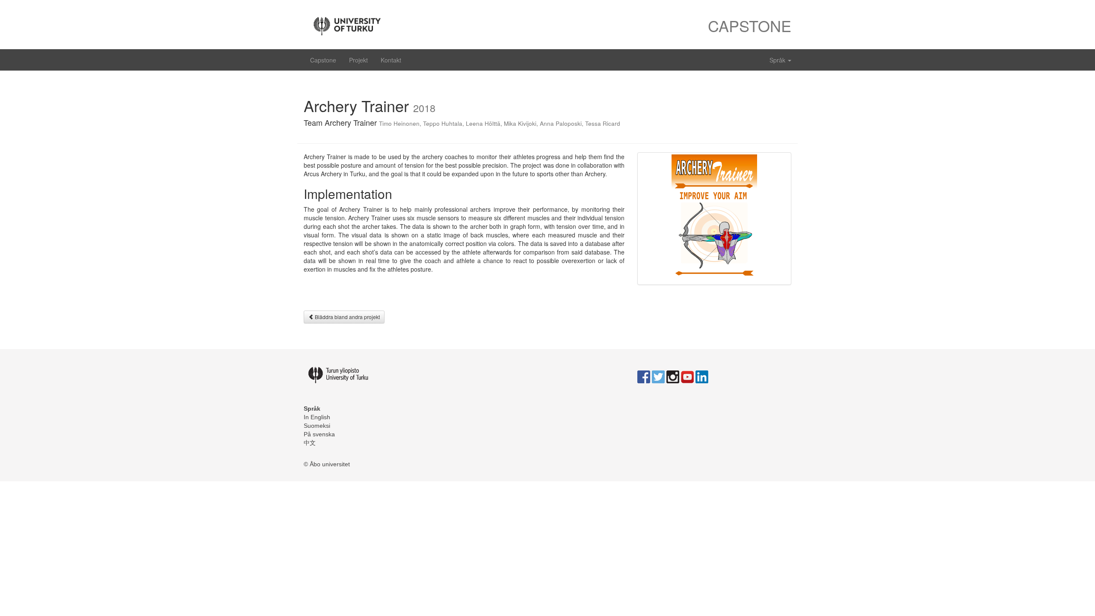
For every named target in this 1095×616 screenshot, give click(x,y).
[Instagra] (672, 376)
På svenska (319, 434)
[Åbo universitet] (422, 25)
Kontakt (391, 60)
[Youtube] (687, 376)
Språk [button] (778, 60)
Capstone (323, 60)
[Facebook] (643, 376)
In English (317, 417)
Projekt (358, 60)
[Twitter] (658, 376)
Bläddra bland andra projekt (347, 316)
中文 (310, 442)
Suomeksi (317, 425)
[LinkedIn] (701, 376)
